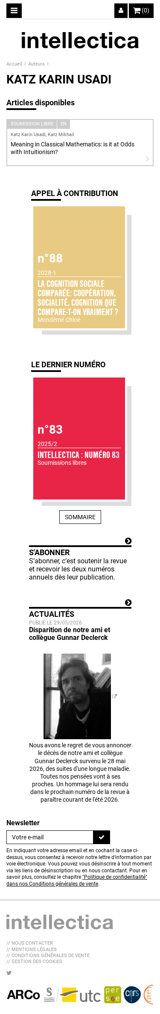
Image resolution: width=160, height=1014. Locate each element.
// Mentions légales (31, 949)
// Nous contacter (29, 943)
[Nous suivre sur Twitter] (9, 972)
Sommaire (80, 517)
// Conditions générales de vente (48, 955)
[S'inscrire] (101, 837)
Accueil (14, 64)
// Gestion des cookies (34, 961)
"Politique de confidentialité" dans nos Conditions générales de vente (76, 880)
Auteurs (37, 64)
